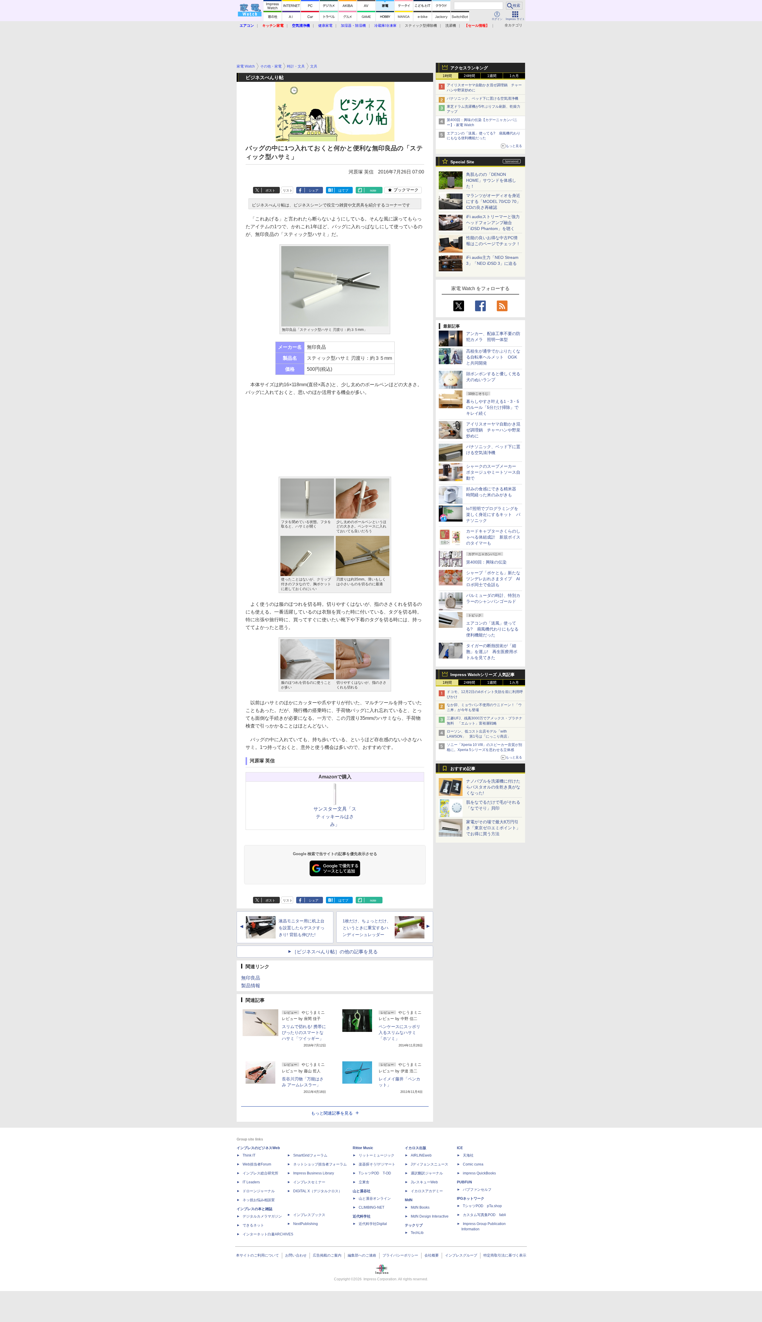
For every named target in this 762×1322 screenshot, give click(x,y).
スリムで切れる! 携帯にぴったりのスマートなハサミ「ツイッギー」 (304, 1032)
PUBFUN (464, 1182)
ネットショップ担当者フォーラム (320, 1164)
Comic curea (473, 1164)
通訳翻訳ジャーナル (427, 1173)
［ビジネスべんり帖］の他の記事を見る (335, 951)
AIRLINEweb (421, 1155)
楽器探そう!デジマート (377, 1164)
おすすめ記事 (462, 768)
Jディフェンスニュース (429, 1164)
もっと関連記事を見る (332, 1113)
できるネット (253, 1225)
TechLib (417, 1233)
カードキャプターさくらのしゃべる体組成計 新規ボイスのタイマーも (493, 537)
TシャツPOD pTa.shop (482, 1206)
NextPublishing (305, 1224)
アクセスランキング (469, 67)
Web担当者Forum (257, 1164)
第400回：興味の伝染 (486, 562)
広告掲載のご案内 (327, 1255)
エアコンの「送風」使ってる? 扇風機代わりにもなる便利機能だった (492, 629)
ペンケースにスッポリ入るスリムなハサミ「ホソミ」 (399, 1032)
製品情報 (250, 985)
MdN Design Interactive (430, 1216)
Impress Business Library (313, 1173)
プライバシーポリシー (400, 1255)
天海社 (468, 1155)
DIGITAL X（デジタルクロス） (317, 1191)
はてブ (343, 190)
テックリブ (414, 1225)
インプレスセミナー (309, 1182)
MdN (409, 1200)
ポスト (270, 190)
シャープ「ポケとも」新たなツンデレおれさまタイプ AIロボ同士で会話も (493, 578)
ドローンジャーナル (259, 1191)
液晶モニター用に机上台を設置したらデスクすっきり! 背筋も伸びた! (301, 928)
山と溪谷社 (362, 1191)
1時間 (447, 76)
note (373, 190)
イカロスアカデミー (427, 1191)
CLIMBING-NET (371, 1207)
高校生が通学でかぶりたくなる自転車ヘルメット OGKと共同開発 (493, 357)
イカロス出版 (415, 1148)
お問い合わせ (296, 1255)
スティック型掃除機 (421, 26)
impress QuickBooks (479, 1173)
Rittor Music (363, 1148)
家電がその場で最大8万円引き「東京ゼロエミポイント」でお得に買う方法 (493, 827)
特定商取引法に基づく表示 (504, 1255)
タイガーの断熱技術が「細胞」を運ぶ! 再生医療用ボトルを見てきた (491, 651)
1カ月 (514, 76)
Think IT (249, 1155)
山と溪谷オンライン (375, 1198)
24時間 (469, 76)
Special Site (462, 161)
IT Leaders (251, 1182)
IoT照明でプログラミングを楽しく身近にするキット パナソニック (493, 514)
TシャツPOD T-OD (375, 1173)
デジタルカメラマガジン (262, 1216)
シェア (313, 190)
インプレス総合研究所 (260, 1173)
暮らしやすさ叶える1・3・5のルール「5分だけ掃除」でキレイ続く (492, 407)
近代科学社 (362, 1216)
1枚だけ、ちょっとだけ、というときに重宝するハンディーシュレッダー (367, 928)
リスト (288, 190)
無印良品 (250, 977)
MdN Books (420, 1207)
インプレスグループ (461, 1255)
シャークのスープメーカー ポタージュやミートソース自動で (493, 472)
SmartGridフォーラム (310, 1155)
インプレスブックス (309, 1215)
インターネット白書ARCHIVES (268, 1234)
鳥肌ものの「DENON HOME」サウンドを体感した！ (491, 180)
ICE (460, 1148)
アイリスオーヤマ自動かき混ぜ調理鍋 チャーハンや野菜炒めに (493, 430)
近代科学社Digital (373, 1224)
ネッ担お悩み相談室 (259, 1200)
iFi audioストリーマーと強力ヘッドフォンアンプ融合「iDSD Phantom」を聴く (493, 222)
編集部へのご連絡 (362, 1255)
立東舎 (364, 1182)
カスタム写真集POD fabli (484, 1215)
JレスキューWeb (424, 1182)
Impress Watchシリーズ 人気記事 (482, 674)
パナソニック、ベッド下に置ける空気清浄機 (482, 98)
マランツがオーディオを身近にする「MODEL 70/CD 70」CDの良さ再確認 (493, 201)
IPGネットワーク (470, 1198)
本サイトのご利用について (257, 1255)
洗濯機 (450, 26)
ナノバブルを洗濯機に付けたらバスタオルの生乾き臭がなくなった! (493, 787)
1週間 (491, 76)
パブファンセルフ (477, 1190)
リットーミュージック (376, 1155)
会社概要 (431, 1255)
